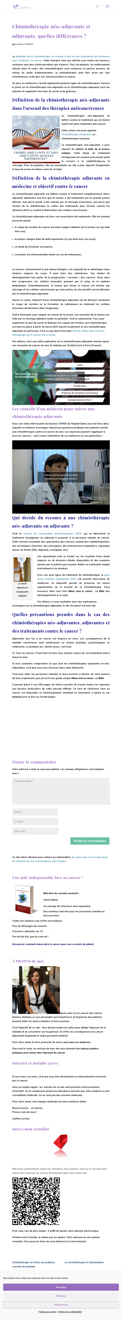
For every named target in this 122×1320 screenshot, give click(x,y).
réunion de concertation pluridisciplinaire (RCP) (52, 533)
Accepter (61, 1287)
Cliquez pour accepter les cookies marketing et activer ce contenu (61, 377)
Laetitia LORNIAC (24, 44)
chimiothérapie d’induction (76, 134)
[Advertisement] (61, 721)
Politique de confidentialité (70, 1312)
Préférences (61, 1304)
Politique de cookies (48, 1312)
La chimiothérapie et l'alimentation (84, 1262)
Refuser (61, 1296)
